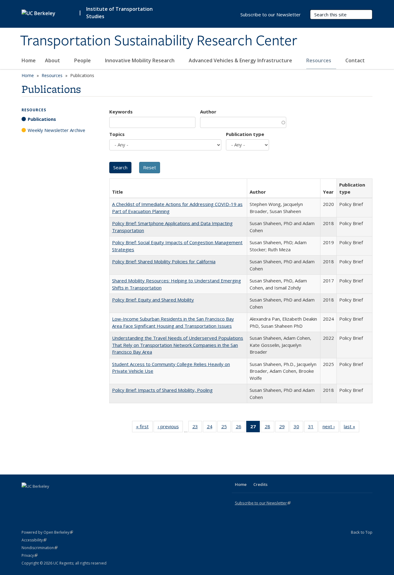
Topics (117, 134)
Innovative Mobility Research (140, 60)
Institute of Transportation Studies (119, 13)
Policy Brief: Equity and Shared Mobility (153, 300)
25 (226, 427)
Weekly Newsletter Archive (56, 130)
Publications (42, 119)
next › (331, 427)
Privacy (30, 555)
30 (298, 427)
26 (240, 427)
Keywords (121, 112)
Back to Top (361, 532)
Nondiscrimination (40, 547)
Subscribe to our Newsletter (270, 14)
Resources (319, 60)
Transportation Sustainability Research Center (158, 41)
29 (284, 427)
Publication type (245, 134)
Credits (260, 484)
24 (211, 427)
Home (29, 60)
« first (144, 427)
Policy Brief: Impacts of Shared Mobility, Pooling (162, 390)
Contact (355, 60)
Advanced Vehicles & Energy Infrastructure (241, 60)
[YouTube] (51, 496)
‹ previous (170, 427)
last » (351, 427)
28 (269, 427)
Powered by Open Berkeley (47, 532)
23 (197, 427)
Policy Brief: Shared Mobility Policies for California (163, 261)
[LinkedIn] (39, 496)
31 (313, 427)
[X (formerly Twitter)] (27, 496)
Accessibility (34, 540)
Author (208, 112)
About (53, 60)
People (83, 60)
